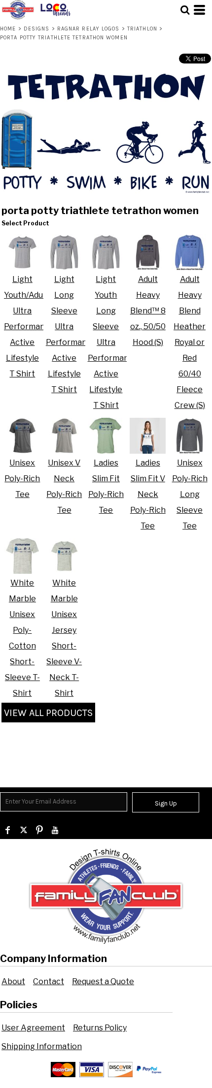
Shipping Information (41, 1046)
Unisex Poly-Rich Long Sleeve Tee (190, 494)
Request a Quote (103, 981)
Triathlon (142, 29)
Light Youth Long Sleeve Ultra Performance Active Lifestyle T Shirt (113, 342)
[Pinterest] (39, 830)
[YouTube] (55, 830)
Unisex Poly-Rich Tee (22, 478)
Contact (48, 981)
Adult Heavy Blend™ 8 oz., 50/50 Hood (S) (148, 311)
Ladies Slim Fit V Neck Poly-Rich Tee (148, 494)
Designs (37, 29)
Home (8, 29)
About (13, 981)
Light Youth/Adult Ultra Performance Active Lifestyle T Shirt (29, 326)
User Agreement (33, 1027)
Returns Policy (100, 1027)
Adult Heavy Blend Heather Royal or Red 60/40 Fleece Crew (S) (190, 342)
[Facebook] (8, 830)
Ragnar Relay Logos (88, 29)
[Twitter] (24, 830)
